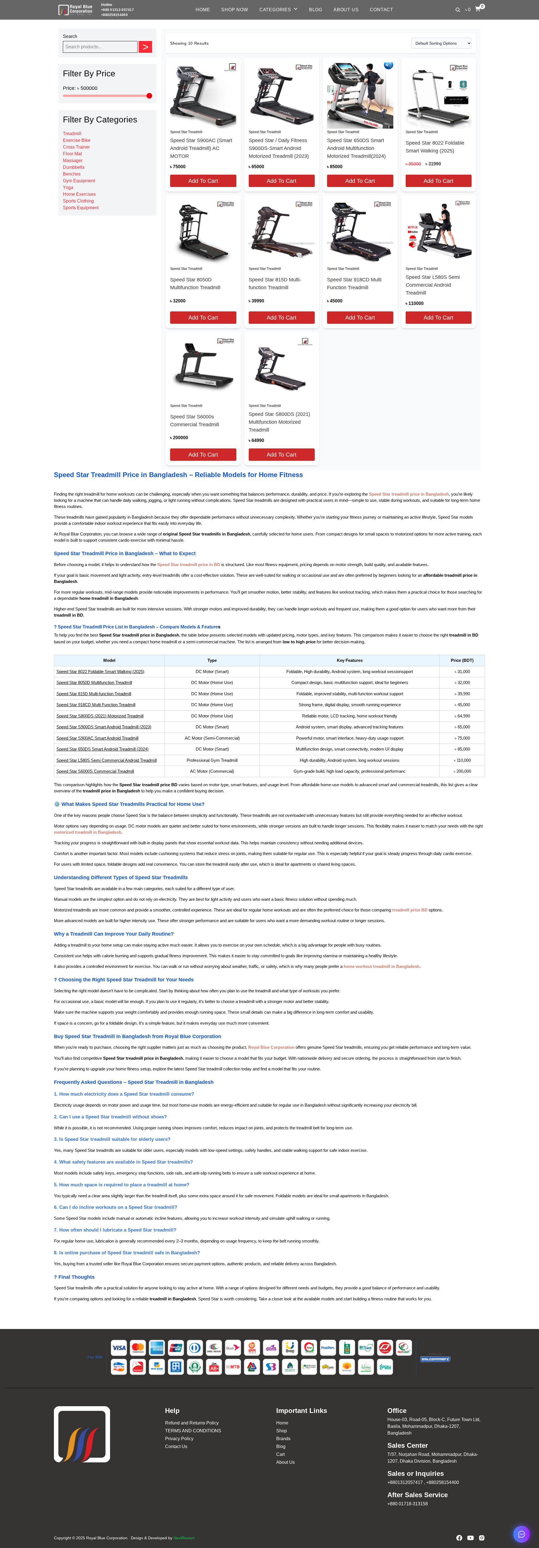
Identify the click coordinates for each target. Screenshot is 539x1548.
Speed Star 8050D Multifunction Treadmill (195, 283)
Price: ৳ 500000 (80, 88)
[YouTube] (470, 1538)
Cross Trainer (76, 147)
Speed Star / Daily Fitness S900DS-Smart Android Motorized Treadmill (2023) (279, 148)
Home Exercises (79, 194)
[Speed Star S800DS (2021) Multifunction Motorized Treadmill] (282, 369)
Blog (315, 9)
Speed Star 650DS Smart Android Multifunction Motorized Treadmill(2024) (356, 148)
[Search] (458, 10)
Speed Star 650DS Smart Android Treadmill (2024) (102, 749)
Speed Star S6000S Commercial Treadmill (95, 771)
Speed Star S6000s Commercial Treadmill (194, 420)
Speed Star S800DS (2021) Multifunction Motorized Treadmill (279, 422)
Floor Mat (72, 153)
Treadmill (72, 133)
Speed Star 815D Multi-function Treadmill (275, 283)
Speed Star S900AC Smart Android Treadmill (97, 738)
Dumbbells (73, 167)
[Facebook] (459, 1538)
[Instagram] (481, 1538)
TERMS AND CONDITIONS (193, 1430)
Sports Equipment (81, 207)
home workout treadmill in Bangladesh (381, 966)
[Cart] (478, 9)
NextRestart (184, 1538)
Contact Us (176, 1446)
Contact (381, 9)
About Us (346, 9)
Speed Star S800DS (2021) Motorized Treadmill (99, 715)
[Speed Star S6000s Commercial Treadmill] (203, 369)
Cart (280, 1454)
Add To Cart (203, 181)
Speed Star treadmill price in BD (188, 564)
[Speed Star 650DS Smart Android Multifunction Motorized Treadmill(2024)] (360, 95)
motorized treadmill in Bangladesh (87, 832)
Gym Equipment (79, 180)
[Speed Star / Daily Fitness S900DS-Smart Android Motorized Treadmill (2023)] (282, 95)
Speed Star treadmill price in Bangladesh (409, 494)
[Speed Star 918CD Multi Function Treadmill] (360, 232)
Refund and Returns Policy (192, 1423)
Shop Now (234, 9)
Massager (73, 160)
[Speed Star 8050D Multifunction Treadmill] (203, 232)
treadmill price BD (410, 910)
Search (70, 36)
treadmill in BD (463, 635)
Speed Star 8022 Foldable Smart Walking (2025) (435, 147)
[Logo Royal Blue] (75, 10)
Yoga (68, 187)
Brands (283, 1438)
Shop (281, 1430)
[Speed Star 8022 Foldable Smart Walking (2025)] (439, 95)
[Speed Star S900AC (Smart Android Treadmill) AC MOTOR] (203, 95)
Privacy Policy (179, 1438)
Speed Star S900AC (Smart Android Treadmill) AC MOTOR (201, 148)
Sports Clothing (78, 201)
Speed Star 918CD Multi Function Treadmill (354, 283)
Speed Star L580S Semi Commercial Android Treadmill (433, 285)
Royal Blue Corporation (271, 1047)
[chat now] (521, 1534)
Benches (72, 174)
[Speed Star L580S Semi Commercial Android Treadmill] (439, 232)
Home (203, 9)
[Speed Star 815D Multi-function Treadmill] (282, 232)
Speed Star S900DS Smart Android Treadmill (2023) (103, 726)
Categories (275, 9)
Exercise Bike (76, 140)
